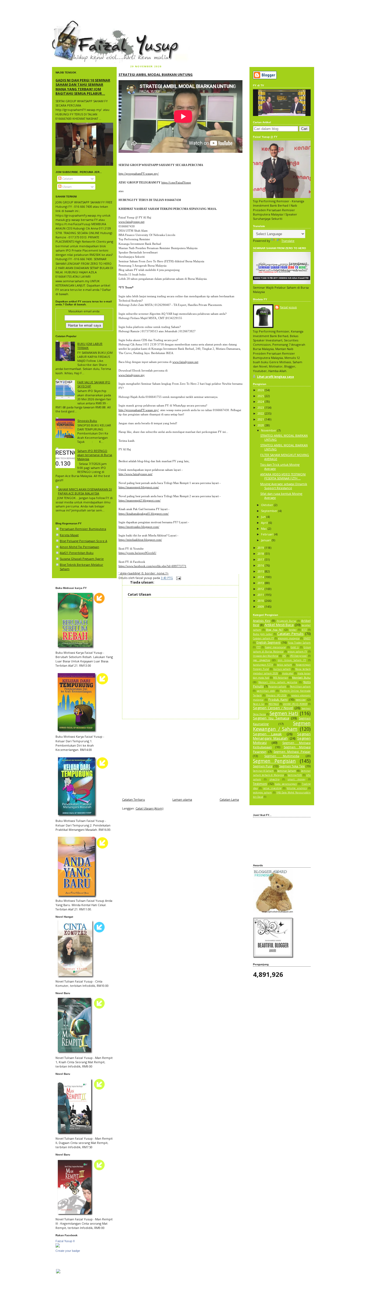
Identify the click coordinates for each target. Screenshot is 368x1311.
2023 (261, 407)
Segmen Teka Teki (292, 766)
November (269, 430)
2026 (261, 390)
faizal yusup (65, 23)
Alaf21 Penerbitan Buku (76, 553)
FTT (258, 647)
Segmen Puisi (262, 766)
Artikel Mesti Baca (279, 624)
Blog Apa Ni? (274, 629)
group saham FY (297, 651)
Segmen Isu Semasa (271, 718)
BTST (304, 629)
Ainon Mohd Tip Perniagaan (79, 547)
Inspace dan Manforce (265, 656)
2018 (261, 554)
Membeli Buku (301, 677)
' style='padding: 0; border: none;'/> (144, 573)
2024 (261, 402)
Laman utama (182, 799)
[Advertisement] (180, 756)
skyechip (274, 779)
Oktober (267, 505)
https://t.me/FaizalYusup (176, 182)
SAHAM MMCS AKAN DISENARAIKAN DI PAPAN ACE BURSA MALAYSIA (85, 491)
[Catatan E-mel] (178, 578)
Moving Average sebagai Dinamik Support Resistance (283, 486)
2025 (261, 396)
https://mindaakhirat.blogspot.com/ (140, 539)
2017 (261, 559)
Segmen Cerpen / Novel (273, 707)
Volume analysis (297, 788)
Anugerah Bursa (286, 621)
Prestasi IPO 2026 (276, 695)
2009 (261, 607)
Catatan (67, 178)
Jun (263, 517)
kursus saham (282, 669)
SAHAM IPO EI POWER (295, 704)
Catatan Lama (229, 799)
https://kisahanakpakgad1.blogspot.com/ (144, 513)
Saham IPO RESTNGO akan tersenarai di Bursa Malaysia (94, 455)
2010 (261, 601)
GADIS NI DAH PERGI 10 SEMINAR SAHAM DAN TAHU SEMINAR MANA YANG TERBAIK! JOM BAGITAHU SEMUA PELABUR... (82, 87)
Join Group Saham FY (292, 660)
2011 (261, 595)
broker (293, 629)
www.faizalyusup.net (131, 221)
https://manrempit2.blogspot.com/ (140, 500)
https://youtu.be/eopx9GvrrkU (137, 552)
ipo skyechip (261, 660)
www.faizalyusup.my (132, 375)
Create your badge (67, 1250)
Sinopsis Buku (87, 421)
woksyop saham (262, 792)
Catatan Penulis (290, 633)
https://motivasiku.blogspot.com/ (139, 526)
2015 (261, 571)
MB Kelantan (280, 677)
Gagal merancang (275, 647)
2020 (261, 425)
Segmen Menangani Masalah (282, 736)
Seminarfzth (295, 775)
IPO (284, 656)
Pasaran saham (277, 686)
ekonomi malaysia (289, 638)
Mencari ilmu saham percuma (277, 682)
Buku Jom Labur (263, 634)
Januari (266, 540)
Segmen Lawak (267, 734)
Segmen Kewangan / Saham (282, 726)
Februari (267, 534)
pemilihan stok (266, 690)
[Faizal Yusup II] (57, 1246)
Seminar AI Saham (263, 770)
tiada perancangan (286, 784)
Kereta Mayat (69, 535)
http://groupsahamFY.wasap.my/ (139, 173)
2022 (261, 413)
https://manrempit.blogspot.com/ (139, 487)
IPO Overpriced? (299, 656)
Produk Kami (278, 699)
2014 (261, 577)
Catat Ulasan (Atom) (149, 808)
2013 (261, 583)
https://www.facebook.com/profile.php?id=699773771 (152, 566)
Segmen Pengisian (274, 761)
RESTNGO (274, 704)
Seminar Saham (286, 770)
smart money (296, 779)
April (265, 523)
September (269, 511)
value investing (272, 788)
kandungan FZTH (263, 664)
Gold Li (295, 647)
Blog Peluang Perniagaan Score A (83, 541)
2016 (261, 565)
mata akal (288, 673)
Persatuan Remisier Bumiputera (83, 529)
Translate (288, 241)
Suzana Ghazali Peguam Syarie (82, 559)
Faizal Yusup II (65, 1241)
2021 (261, 419)
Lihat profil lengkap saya (275, 376)
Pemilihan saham (300, 686)
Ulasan (66, 187)
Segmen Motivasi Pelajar (292, 752)
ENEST (307, 638)
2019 (261, 548)
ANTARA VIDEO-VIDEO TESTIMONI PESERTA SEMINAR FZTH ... (283, 476)
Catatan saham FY (263, 638)
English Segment (268, 642)
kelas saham (284, 664)
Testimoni (260, 784)
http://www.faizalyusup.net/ (135, 474)
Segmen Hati (284, 713)
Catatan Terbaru (133, 799)
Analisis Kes (261, 621)
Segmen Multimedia (281, 756)
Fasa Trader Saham (299, 642)
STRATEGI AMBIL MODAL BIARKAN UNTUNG (156, 74)
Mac (264, 528)
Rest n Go (258, 704)
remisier (301, 699)
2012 (261, 589)
